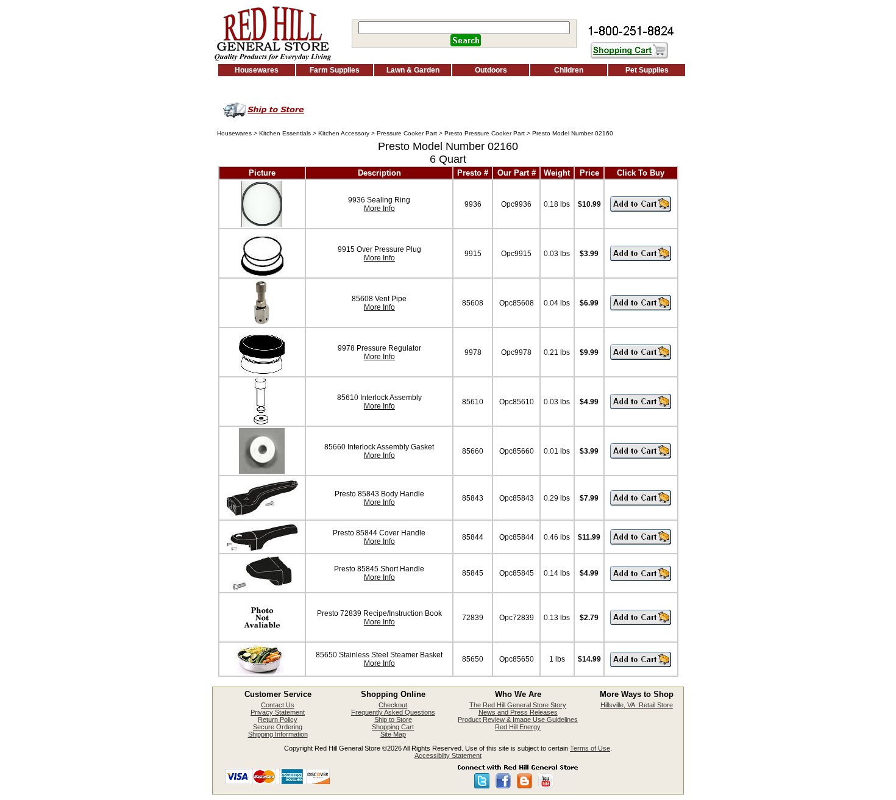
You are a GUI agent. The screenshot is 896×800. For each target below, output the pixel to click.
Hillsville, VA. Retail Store (636, 705)
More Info (379, 208)
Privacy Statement (278, 712)
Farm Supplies (335, 70)
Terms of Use (590, 748)
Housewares (257, 70)
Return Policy (277, 719)
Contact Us (277, 705)
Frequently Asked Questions (393, 712)
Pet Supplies (647, 70)
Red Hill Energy (518, 726)
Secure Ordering (277, 726)
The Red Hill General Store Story (517, 705)
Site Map (393, 734)
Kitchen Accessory (343, 133)
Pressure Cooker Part (407, 133)
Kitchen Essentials (285, 133)
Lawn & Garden (412, 70)
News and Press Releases (518, 712)
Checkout (393, 705)
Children (568, 70)
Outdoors (491, 70)
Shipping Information (278, 734)
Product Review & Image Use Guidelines (518, 719)
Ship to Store (393, 719)
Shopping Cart (393, 726)
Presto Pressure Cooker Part (484, 133)
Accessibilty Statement (448, 755)
